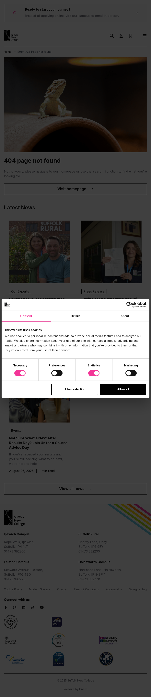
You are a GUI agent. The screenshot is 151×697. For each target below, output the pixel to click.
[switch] (57, 373)
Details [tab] (75, 316)
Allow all (123, 389)
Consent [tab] (26, 316)
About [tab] (125, 316)
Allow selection (74, 389)
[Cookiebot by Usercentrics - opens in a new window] (129, 305)
